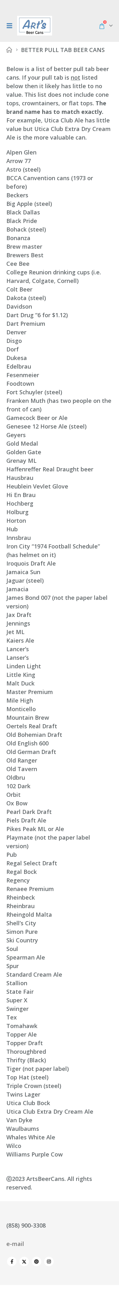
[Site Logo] (34, 26)
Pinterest (36, 1261)
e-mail (15, 1244)
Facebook (12, 1261)
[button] (11, 25)
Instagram (49, 1261)
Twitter (24, 1261)
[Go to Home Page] (9, 50)
